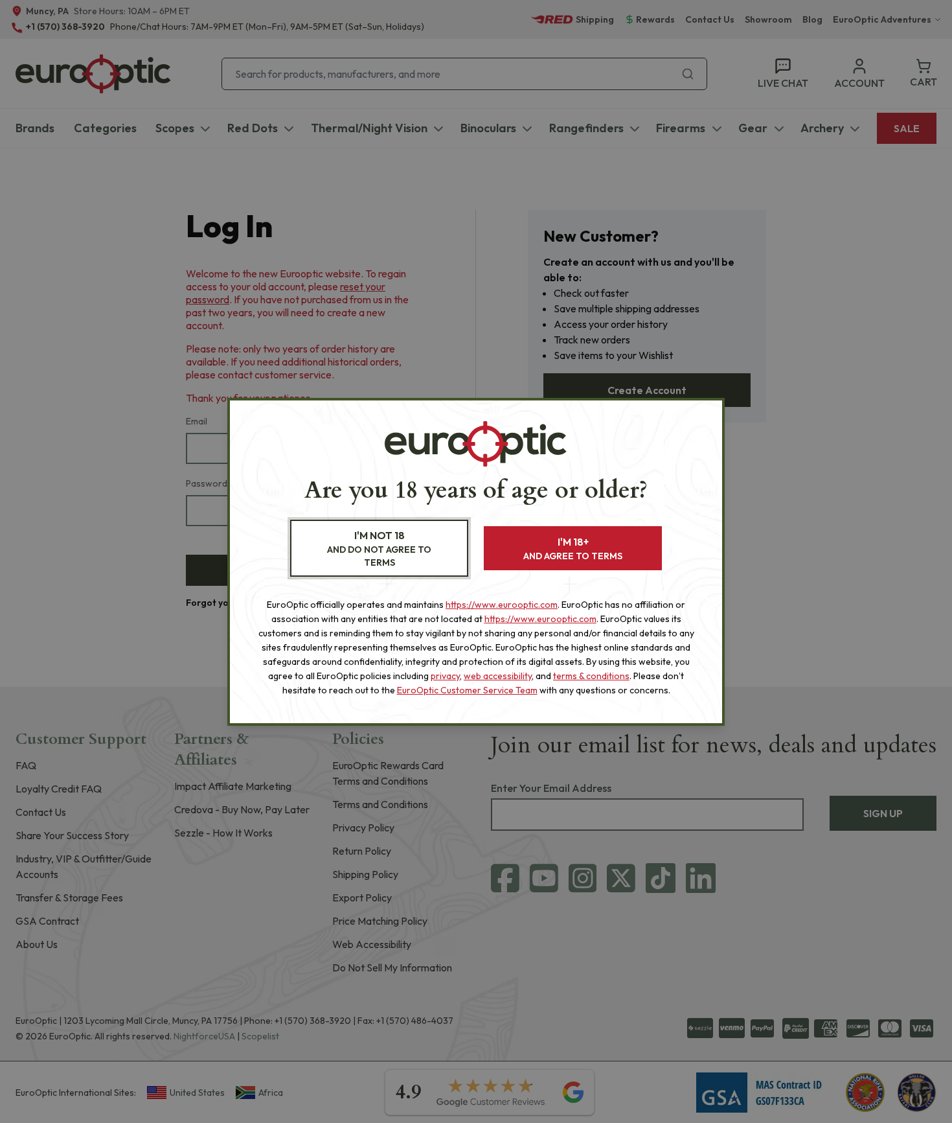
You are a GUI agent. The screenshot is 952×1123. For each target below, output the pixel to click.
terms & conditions (591, 676)
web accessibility (498, 676)
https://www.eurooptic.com (502, 604)
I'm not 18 (379, 548)
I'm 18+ (572, 548)
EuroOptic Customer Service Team (467, 690)
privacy (445, 676)
